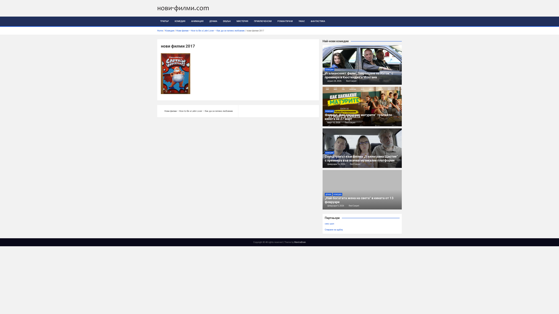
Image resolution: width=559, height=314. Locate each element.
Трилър (164, 21)
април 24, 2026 (334, 81)
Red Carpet (351, 81)
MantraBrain (300, 242)
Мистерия (242, 21)
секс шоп (329, 223)
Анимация (197, 21)
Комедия (180, 21)
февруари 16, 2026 (336, 164)
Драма (213, 21)
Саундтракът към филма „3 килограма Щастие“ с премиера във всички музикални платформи (361, 158)
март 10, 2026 (333, 122)
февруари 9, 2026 (335, 206)
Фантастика (318, 21)
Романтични (285, 21)
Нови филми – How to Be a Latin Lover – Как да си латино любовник (198, 111)
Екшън (227, 21)
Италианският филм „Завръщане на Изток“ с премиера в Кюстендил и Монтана (359, 75)
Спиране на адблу (334, 229)
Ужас (302, 21)
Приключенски (263, 21)
